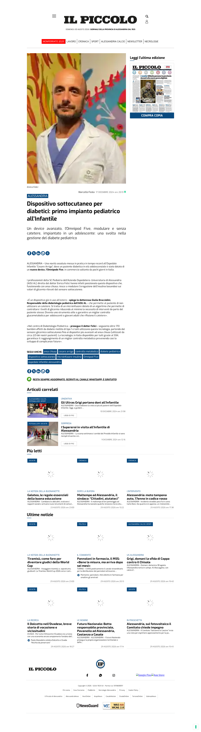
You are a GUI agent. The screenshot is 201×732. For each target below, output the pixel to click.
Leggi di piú (69, 415)
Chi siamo (66, 690)
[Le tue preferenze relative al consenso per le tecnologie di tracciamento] (196, 727)
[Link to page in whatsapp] (43, 253)
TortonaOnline (137, 696)
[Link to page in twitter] (34, 253)
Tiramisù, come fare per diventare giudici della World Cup (48, 562)
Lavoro (71, 41)
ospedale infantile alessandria (44, 362)
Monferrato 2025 (53, 41)
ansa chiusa (50, 351)
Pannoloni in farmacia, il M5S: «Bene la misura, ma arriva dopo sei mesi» (100, 562)
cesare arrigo (66, 351)
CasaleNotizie (111, 696)
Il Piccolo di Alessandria (54, 696)
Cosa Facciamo (79, 690)
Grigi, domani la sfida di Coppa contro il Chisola (148, 560)
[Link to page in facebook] (29, 253)
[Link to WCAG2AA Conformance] (112, 706)
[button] (147, 16)
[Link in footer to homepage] (100, 664)
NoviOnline (86, 696)
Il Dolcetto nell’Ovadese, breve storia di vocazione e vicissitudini (49, 627)
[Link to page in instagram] (114, 675)
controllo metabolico (86, 351)
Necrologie (151, 41)
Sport (95, 41)
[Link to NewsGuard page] (88, 706)
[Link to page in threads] (47, 253)
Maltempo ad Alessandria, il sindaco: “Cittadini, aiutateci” (98, 496)
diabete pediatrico (110, 351)
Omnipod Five (91, 356)
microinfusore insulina (69, 356)
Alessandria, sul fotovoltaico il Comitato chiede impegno (149, 625)
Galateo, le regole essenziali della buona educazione (47, 496)
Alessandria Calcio (113, 41)
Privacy (122, 690)
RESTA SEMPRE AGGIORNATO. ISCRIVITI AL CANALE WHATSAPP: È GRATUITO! (75, 379)
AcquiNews (98, 696)
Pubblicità (91, 690)
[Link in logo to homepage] (100, 20)
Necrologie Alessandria (107, 690)
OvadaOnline (124, 696)
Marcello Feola (86, 192)
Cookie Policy (133, 690)
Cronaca (83, 41)
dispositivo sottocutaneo (41, 356)
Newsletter (134, 41)
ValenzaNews (151, 696)
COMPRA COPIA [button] (152, 116)
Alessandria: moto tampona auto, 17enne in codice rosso (147, 496)
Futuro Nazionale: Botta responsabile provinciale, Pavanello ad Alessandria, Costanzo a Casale (96, 629)
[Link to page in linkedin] (38, 253)
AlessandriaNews (72, 696)
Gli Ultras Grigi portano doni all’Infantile (90, 402)
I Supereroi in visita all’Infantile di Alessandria (85, 428)
